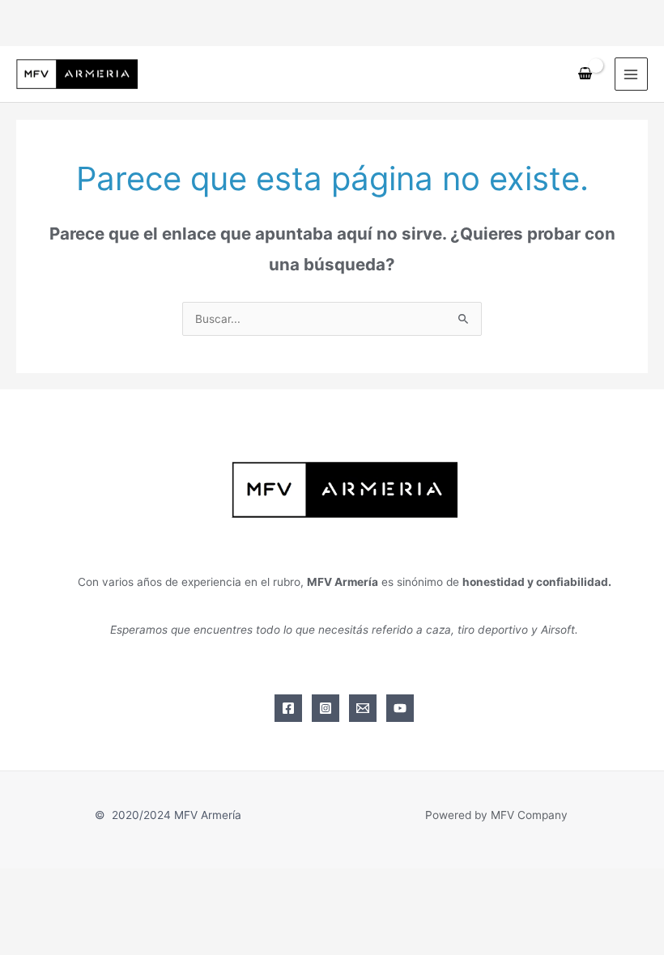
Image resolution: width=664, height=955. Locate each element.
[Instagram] (325, 708)
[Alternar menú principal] (631, 74)
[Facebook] (288, 708)
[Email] (363, 708)
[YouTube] (400, 708)
